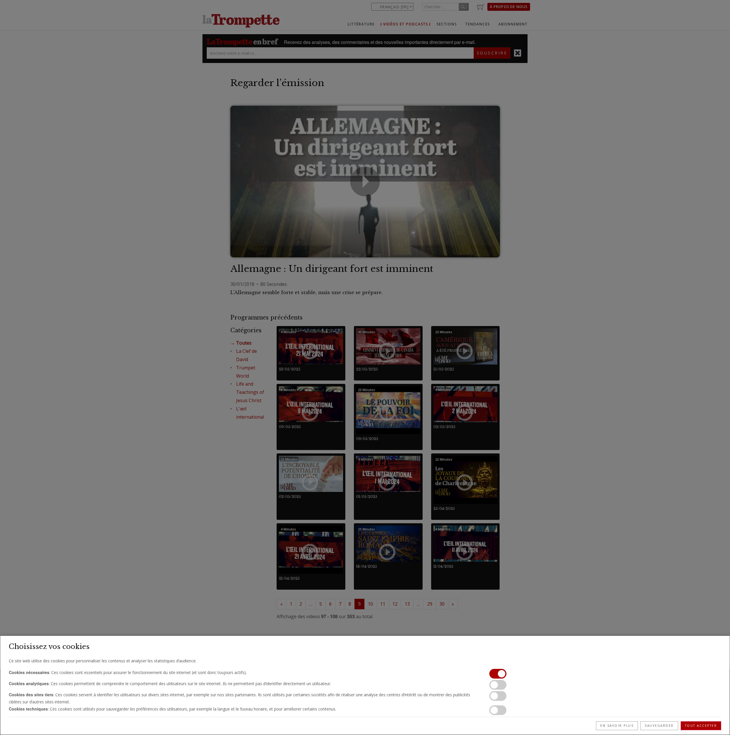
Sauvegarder (659, 726)
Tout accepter (701, 726)
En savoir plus (617, 726)
